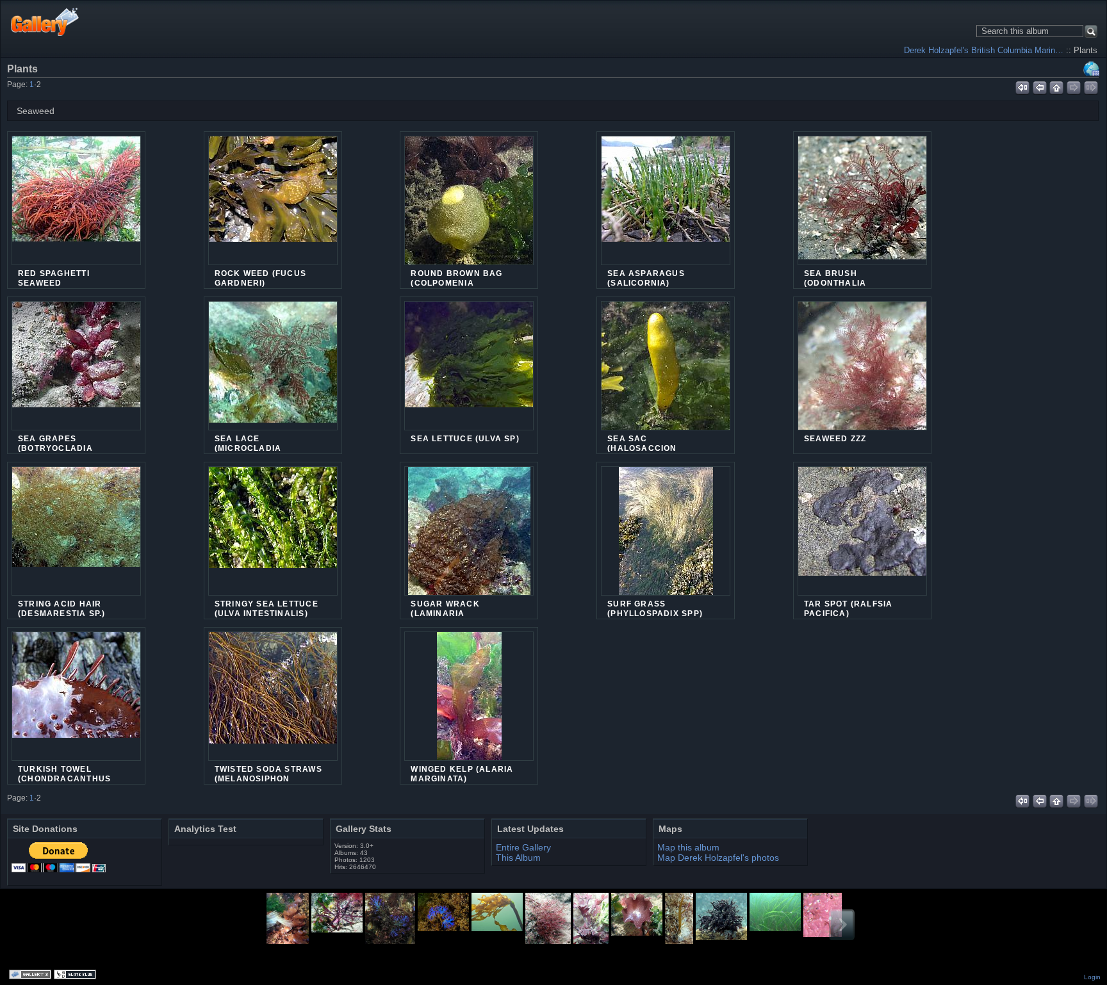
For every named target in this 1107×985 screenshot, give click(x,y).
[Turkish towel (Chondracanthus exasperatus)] (76, 696)
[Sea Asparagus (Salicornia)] (666, 200)
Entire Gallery (523, 847)
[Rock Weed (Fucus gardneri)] (273, 200)
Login (1092, 977)
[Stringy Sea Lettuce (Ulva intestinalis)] (273, 531)
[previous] (1039, 86)
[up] (1056, 86)
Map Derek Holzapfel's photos (718, 857)
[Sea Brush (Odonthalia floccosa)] (862, 200)
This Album (518, 857)
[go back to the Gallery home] (45, 21)
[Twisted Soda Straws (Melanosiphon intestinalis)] (273, 696)
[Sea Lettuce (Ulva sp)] (469, 366)
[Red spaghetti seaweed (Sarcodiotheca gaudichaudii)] (76, 200)
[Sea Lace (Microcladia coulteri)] (273, 366)
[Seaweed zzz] (862, 372)
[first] (1022, 86)
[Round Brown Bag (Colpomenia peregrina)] (469, 208)
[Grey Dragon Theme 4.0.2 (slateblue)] (76, 975)
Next (842, 925)
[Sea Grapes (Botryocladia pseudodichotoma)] (76, 366)
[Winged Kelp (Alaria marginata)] (469, 704)
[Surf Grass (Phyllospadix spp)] (666, 538)
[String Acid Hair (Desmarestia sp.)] (76, 531)
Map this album (1091, 68)
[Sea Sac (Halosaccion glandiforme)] (666, 373)
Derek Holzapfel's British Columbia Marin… (983, 50)
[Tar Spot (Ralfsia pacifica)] (862, 531)
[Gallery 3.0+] (31, 975)
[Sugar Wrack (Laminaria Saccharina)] (469, 538)
